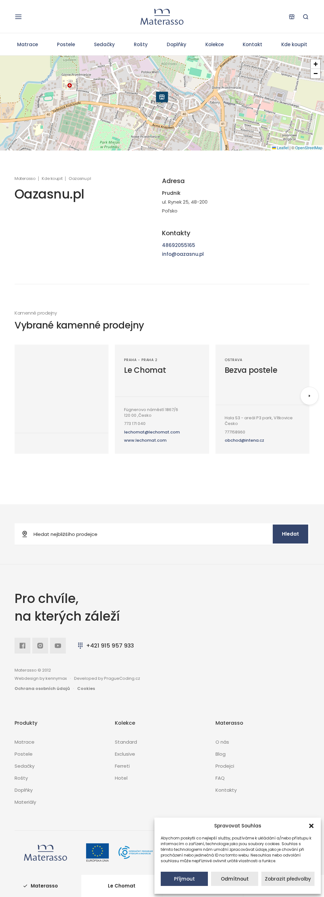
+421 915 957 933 (110, 645)
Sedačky (104, 44)
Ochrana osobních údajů (42, 688)
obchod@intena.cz (244, 440)
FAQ (220, 778)
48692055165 (178, 245)
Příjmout (184, 878)
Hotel (121, 778)
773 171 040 (135, 424)
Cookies (86, 688)
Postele (66, 44)
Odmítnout (235, 878)
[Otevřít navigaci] (18, 16)
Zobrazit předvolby (288, 878)
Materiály (25, 802)
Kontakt (252, 44)
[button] (311, 826)
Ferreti (122, 766)
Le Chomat (145, 370)
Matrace (27, 44)
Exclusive (125, 754)
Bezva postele (251, 370)
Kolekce (214, 44)
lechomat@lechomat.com (152, 432)
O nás (222, 742)
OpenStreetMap (308, 147)
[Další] (309, 396)
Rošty (141, 44)
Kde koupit (294, 44)
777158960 (235, 432)
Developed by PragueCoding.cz (107, 678)
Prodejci (224, 766)
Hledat (290, 534)
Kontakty (226, 790)
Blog (220, 754)
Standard (126, 742)
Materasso (25, 178)
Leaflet (282, 147)
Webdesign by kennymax (41, 678)
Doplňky (176, 44)
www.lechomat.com (145, 440)
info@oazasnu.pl (183, 254)
